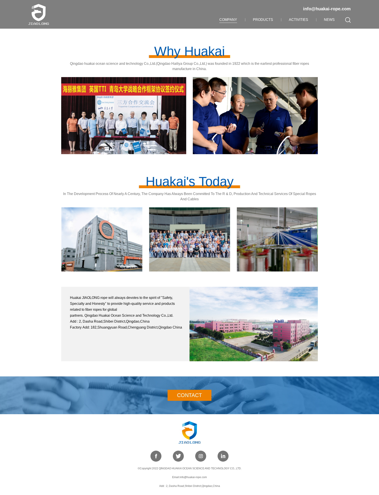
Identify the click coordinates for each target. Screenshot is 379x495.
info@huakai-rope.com (327, 8)
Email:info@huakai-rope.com (189, 477)
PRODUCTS (263, 20)
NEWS (329, 20)
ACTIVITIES (298, 20)
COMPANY (228, 20)
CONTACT (189, 395)
